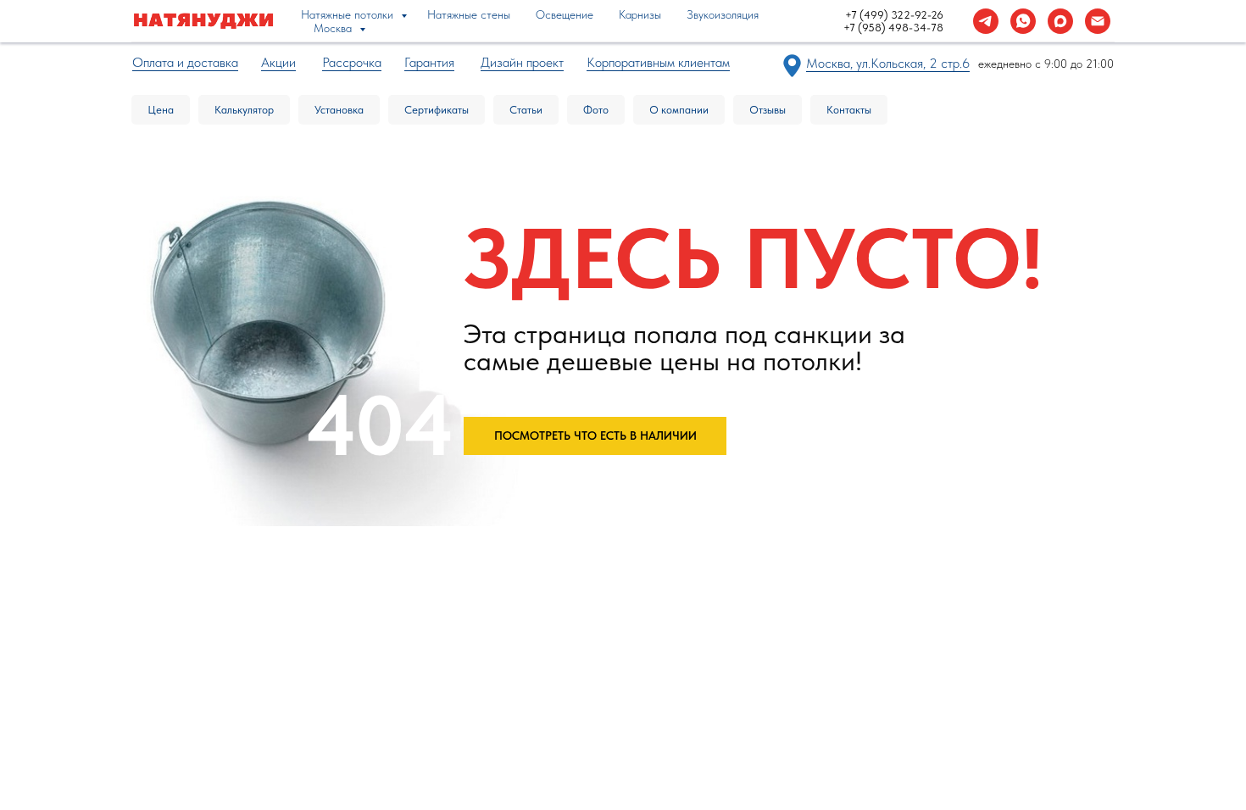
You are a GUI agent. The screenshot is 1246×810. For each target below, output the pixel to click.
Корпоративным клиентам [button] (658, 62)
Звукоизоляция (723, 14)
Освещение (564, 14)
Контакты (848, 109)
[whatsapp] (1023, 21)
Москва (334, 28)
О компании (679, 109)
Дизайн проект (522, 62)
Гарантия (429, 62)
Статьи (525, 109)
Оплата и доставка (185, 62)
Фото (596, 109)
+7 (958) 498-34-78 (893, 27)
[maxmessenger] (1060, 21)
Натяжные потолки (349, 14)
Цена (160, 109)
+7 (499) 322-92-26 (894, 14)
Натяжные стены (468, 14)
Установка (339, 109)
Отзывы (767, 109)
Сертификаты (436, 109)
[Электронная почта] (1097, 21)
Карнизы (640, 14)
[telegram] (985, 21)
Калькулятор (244, 109)
